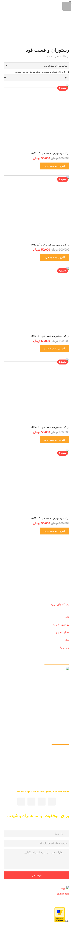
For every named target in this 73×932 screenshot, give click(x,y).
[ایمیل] (21, 802)
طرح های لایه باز (60, 624)
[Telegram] (31, 802)
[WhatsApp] (52, 802)
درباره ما (64, 647)
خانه (67, 617)
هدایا (67, 640)
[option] (36, 693)
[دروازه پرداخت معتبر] (59, 921)
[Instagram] (42, 802)
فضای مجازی (62, 632)
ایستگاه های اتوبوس (59, 604)
